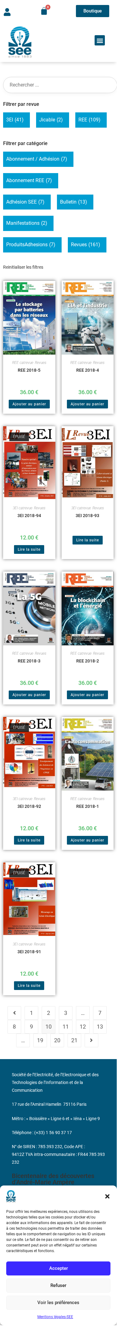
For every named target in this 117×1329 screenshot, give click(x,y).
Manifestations (26, 223)
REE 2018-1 (87, 806)
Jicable (51, 120)
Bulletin (73, 202)
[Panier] (44, 11)
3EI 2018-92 (29, 806)
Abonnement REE (29, 180)
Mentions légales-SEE (55, 1317)
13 (100, 1026)
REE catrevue (22, 363)
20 (57, 1040)
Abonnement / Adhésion (36, 159)
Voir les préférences (58, 1302)
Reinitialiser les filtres (23, 267)
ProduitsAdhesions (30, 244)
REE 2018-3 (29, 660)
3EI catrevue (22, 508)
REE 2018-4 (87, 370)
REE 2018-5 (29, 370)
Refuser (58, 1285)
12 (83, 1026)
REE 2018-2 (87, 660)
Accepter (58, 1268)
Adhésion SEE (25, 202)
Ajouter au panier (29, 404)
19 (40, 1040)
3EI (15, 120)
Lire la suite (29, 549)
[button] (107, 1196)
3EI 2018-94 (29, 515)
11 (66, 1026)
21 (74, 1040)
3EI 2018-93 (87, 515)
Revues (85, 244)
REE (89, 120)
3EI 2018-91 (29, 951)
